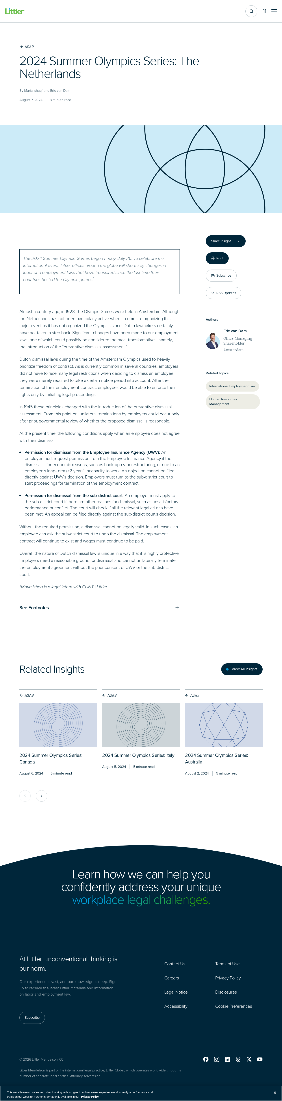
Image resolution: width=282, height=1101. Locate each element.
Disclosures (226, 992)
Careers (171, 978)
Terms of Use (227, 964)
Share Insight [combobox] (221, 241)
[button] (206, 1059)
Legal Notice (176, 992)
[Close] (275, 1092)
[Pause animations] (264, 11)
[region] (141, 1093)
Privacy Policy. (90, 1096)
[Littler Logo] (15, 11)
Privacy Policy (228, 978)
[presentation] (58, 725)
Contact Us (174, 964)
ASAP (29, 695)
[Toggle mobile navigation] (274, 11)
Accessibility (175, 1006)
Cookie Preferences (233, 1006)
